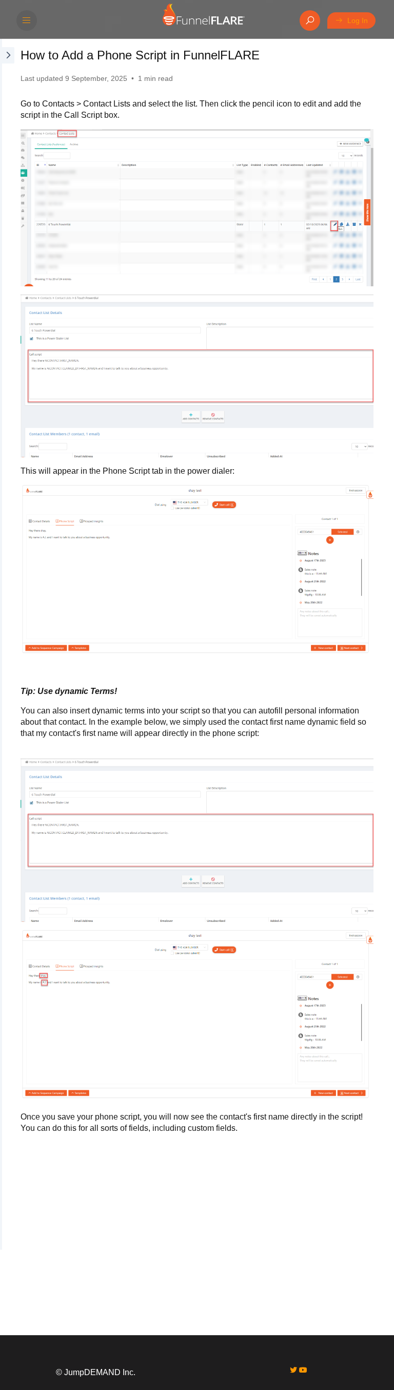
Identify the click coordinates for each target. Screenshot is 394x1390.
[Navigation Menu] (26, 20)
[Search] (310, 20)
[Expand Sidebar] (7, 644)
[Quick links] (203, 20)
